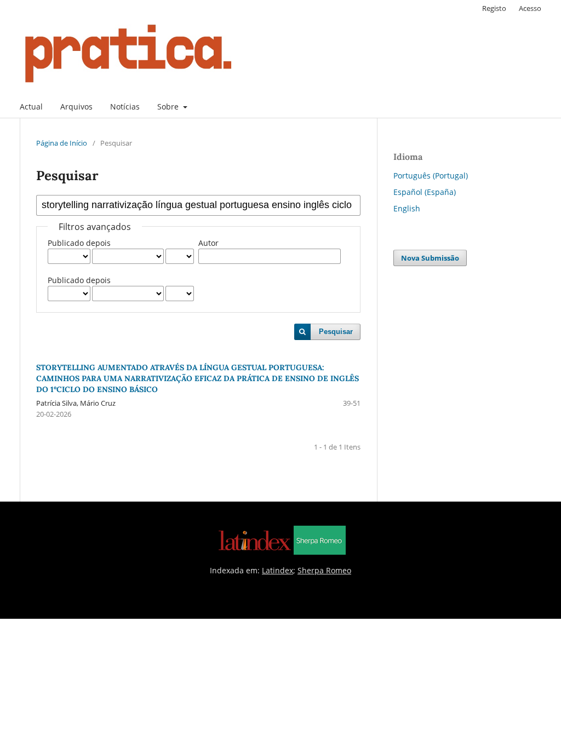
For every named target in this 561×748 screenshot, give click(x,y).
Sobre (169, 106)
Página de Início (61, 143)
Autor (208, 243)
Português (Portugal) (430, 175)
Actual (31, 106)
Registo (494, 8)
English (406, 208)
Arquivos (76, 106)
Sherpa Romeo (324, 570)
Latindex (277, 570)
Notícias (125, 106)
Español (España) (424, 192)
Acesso (530, 8)
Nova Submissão (430, 258)
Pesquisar (336, 331)
